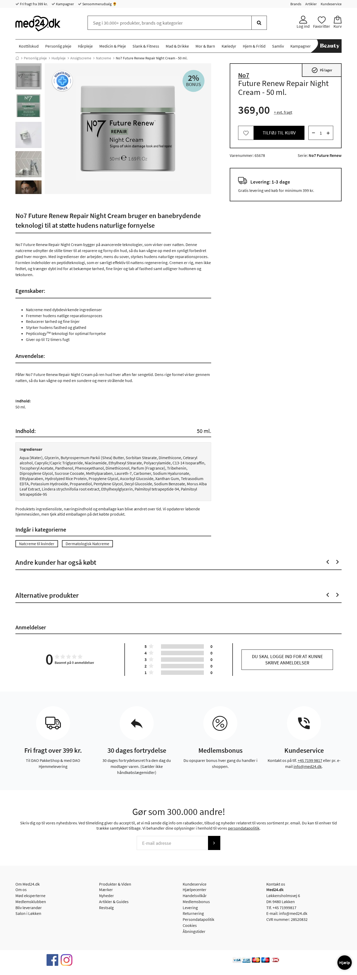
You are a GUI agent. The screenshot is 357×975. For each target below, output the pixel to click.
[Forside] (17, 58)
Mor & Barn (205, 46)
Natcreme (103, 58)
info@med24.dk (307, 766)
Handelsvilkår (195, 895)
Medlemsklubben (30, 901)
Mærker (106, 889)
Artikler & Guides (114, 901)
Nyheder (106, 895)
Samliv (278, 46)
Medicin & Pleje (112, 46)
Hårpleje (85, 46)
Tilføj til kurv (279, 133)
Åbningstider (194, 931)
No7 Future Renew (325, 155)
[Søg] (259, 23)
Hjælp (344, 962)
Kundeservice (331, 4)
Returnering (193, 913)
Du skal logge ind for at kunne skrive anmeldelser (287, 659)
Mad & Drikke (177, 46)
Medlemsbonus (196, 901)
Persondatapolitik (198, 919)
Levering (190, 907)
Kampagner (64, 4)
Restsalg (106, 907)
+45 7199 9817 (310, 760)
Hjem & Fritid (254, 46)
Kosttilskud (29, 46)
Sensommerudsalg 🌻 (99, 4)
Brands (295, 4)
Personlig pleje (58, 46)
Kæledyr (229, 46)
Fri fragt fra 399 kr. (33, 4)
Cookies (190, 925)
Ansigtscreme (80, 58)
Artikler (311, 4)
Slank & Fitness (146, 46)
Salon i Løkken (28, 913)
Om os (21, 889)
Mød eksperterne (30, 895)
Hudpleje (58, 58)
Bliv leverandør (28, 907)
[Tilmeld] (214, 843)
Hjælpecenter (194, 889)
